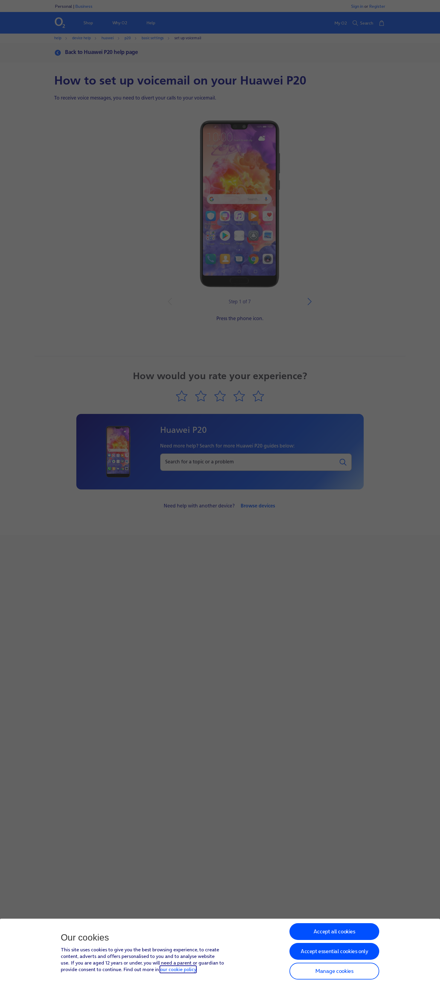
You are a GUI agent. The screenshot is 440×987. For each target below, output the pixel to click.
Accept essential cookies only (334, 951)
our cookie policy (178, 969)
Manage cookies (334, 971)
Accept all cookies (334, 931)
